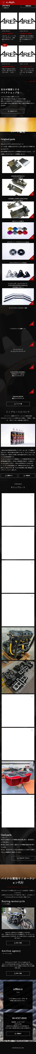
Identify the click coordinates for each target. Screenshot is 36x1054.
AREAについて (13, 111)
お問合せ (28, 475)
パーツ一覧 (19, 404)
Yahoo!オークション (24, 858)
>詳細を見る (28, 6)
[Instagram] (32, 524)
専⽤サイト (10, 475)
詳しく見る (19, 943)
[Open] (18, 509)
